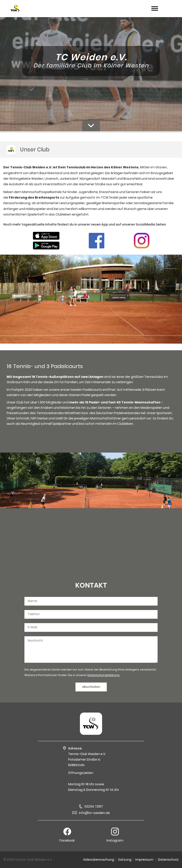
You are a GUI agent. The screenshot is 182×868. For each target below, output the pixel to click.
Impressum (144, 859)
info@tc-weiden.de (94, 813)
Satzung (124, 859)
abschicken (91, 687)
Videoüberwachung (98, 859)
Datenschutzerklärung (103, 675)
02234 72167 (93, 806)
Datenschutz (168, 859)
